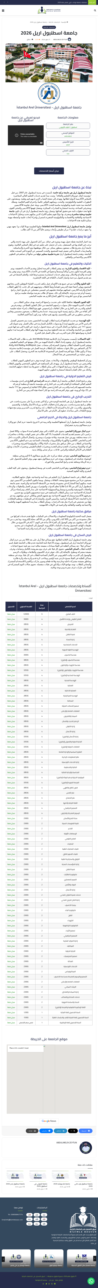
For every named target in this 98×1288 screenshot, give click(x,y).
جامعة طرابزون (90, 1265)
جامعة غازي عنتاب (23, 1265)
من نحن (51, 1280)
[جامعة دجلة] (44, 1224)
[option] (81, 1258)
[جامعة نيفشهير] (29, 1215)
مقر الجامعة (68, 124)
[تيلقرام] (46, 1283)
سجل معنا (11, 614)
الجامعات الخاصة (54, 22)
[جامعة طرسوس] (48, 1258)
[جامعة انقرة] (37, 1215)
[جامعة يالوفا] (37, 1224)
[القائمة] (3, 11)
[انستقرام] (49, 1283)
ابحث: (91, 598)
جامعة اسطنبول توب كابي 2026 (83, 1185)
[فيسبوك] (54, 1283)
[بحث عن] (95, 11)
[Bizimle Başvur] (49, 10)
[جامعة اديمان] (29, 1219)
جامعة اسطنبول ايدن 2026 (15, 1183)
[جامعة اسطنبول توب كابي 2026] (83, 1176)
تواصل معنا (59, 1280)
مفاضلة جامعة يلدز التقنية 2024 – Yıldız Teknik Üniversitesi (67, 2)
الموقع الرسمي (68, 133)
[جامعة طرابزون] (81, 1258)
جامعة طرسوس (56, 1265)
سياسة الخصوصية (41, 1280)
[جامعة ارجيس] (44, 1215)
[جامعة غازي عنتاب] (16, 1258)
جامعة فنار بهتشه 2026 (61, 1183)
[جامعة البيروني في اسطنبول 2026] (37, 1176)
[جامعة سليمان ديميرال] (44, 1219)
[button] (91, 1281)
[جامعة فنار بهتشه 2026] (60, 1176)
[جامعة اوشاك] (37, 1219)
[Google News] (49, 1121)
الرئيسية (64, 22)
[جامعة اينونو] (29, 1224)
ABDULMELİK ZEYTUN (60, 39)
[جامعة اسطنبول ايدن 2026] (15, 1176)
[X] (51, 1283)
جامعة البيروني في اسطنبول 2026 (40, 1185)
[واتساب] (43, 1283)
